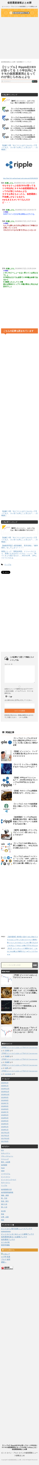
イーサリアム (5, 1174)
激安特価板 (5, 1245)
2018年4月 (4, 1121)
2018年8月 (4, 1109)
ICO (2, 1150)
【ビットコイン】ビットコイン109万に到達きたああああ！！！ (25, 1017)
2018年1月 (4, 1130)
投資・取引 (5, 1201)
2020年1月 (4, 1086)
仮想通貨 (4, 1165)
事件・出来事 (5, 1162)
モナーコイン (5, 1182)
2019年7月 (4, 1103)
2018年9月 (4, 1106)
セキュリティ (5, 1153)
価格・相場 (5, 1195)
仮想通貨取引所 (6, 1189)
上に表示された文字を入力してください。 (18, 700)
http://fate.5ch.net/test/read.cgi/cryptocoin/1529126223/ (20, 178)
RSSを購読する (9, 1250)
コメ (34, 81)
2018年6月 (4, 1115)
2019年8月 (4, 1100)
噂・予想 (4, 1198)
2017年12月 (5, 1132)
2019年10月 (5, 1094)
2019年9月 (4, 1097)
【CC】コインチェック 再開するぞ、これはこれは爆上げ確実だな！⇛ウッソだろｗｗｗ (22, 951)
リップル (7, 564)
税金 (2, 1214)
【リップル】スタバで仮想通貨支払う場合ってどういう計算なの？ (25, 806)
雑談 (2, 1220)
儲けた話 (4, 1204)
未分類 (3, 1211)
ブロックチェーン (7, 1156)
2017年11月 (5, 1135)
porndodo (8, 1074)
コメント (8, 664)
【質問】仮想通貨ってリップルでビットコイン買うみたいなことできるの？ (25, 832)
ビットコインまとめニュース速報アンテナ (17, 1234)
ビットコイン (5, 1177)
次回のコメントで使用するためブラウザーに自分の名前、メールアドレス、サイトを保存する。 (18, 691)
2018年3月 (4, 1124)
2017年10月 (5, 1138)
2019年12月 (5, 1089)
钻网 (6, 1068)
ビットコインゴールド (8, 1179)
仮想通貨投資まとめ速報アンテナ (14, 1237)
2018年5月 (4, 1118)
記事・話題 (5, 1217)
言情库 (7, 1050)
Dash (3, 1168)
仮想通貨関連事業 (7, 1192)
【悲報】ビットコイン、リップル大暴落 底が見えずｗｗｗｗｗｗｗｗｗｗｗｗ (25, 753)
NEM (2, 1171)
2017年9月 (4, 1141)
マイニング (5, 1159)
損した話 (4, 1207)
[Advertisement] (19, 37)
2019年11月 (5, 1091)
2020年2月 (4, 1083)
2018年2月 (4, 1127)
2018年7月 (4, 1112)
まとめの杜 (5, 1242)
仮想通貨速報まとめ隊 (19, 2)
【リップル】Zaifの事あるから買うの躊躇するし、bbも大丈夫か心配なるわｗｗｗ (25, 845)
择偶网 (7, 1056)
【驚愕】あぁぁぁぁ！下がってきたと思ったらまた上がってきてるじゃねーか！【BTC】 (25, 1030)
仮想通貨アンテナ (8, 1239)
